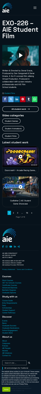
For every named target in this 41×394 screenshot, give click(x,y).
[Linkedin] (17, 99)
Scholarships (7, 308)
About (4, 341)
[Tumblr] (28, 99)
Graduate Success (9, 326)
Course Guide (7, 301)
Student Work (7, 333)
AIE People (6, 348)
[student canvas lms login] (18, 247)
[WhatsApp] (34, 99)
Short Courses (7, 280)
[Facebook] (5, 99)
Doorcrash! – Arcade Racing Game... (20, 170)
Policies (5, 346)
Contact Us (6, 355)
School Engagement (10, 330)
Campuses (6, 343)
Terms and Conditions (24, 269)
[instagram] (7, 247)
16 (27, 213)
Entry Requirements (9, 303)
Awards (5, 351)
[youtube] (10, 247)
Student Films (10, 93)
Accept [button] (6, 389)
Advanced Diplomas (9, 288)
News (4, 323)
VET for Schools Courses (11, 283)
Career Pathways (8, 313)
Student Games (11, 121)
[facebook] (3, 247)
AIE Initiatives (7, 353)
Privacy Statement (8, 269)
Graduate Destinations (10, 328)
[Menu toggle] (34, 8)
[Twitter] (11, 99)
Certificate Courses (9, 285)
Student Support (8, 310)
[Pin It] (23, 99)
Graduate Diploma (9, 293)
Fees (4, 305)
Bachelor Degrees (9, 290)
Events (4, 321)
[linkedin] (15, 247)
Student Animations (13, 128)
